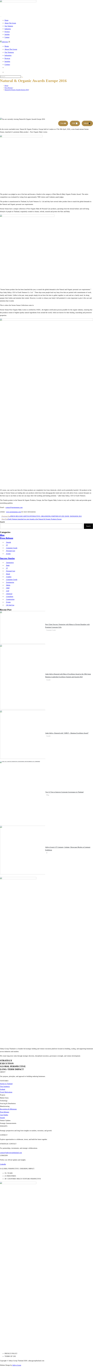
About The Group (10, 23)
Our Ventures (9, 26)
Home (6, 20)
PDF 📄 (75, 123)
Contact (7, 37)
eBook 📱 (87, 123)
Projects (7, 32)
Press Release (6, 538)
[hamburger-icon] (1, 16)
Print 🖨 (63, 123)
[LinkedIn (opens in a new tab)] (5, 72)
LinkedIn (3, 1164)
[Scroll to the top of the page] (0, 1369)
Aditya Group (16, 1365)
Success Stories (7, 558)
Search (2, 522)
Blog (2, 535)
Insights (7, 34)
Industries (8, 29)
